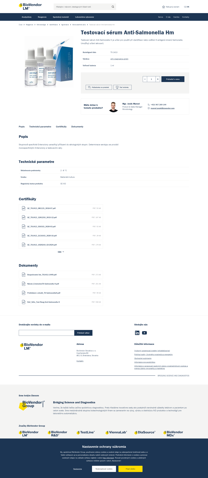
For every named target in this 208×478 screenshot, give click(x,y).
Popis (22, 126)
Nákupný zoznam (172, 7)
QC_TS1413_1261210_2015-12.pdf (64, 217)
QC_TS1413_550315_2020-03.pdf (64, 226)
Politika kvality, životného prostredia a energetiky (153, 354)
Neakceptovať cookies (104, 469)
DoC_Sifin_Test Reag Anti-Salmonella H (64, 302)
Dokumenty (77, 126)
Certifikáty (61, 126)
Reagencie (42, 17)
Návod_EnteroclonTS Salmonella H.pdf (64, 284)
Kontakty (185, 17)
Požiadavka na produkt (100, 87)
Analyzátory (26, 17)
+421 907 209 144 (158, 104)
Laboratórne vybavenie (84, 17)
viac (59, 251)
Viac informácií (108, 458)
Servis (160, 17)
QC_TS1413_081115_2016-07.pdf (64, 208)
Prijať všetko (130, 469)
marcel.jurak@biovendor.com (163, 108)
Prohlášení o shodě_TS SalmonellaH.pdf (64, 293)
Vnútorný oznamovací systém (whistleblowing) (152, 350)
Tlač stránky (124, 87)
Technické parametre (40, 126)
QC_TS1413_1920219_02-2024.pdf (64, 245)
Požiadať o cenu (173, 79)
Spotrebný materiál (61, 17)
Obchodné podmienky (143, 358)
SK (188, 7)
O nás (168, 17)
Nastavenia (77, 469)
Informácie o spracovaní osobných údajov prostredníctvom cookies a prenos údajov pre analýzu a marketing (161, 367)
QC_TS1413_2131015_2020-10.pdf (64, 235)
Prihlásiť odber (83, 333)
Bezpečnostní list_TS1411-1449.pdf (64, 274)
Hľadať (113, 6)
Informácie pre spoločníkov (144, 362)
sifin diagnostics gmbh (119, 59)
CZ (185, 7)
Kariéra (176, 17)
